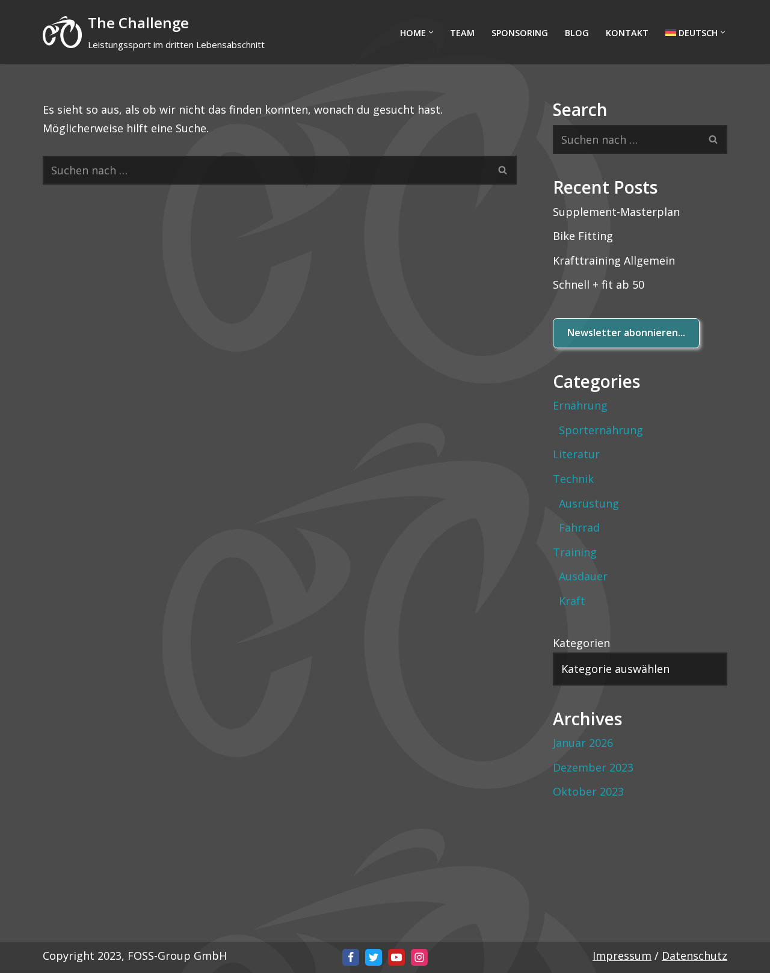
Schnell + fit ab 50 (598, 284)
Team (462, 32)
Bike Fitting (583, 236)
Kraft (572, 601)
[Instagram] (419, 957)
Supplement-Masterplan (616, 211)
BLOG (577, 32)
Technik (573, 478)
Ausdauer (583, 576)
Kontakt (627, 32)
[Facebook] (350, 957)
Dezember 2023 (593, 767)
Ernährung (580, 405)
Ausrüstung (589, 503)
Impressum (622, 955)
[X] (373, 957)
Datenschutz (694, 955)
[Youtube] (396, 957)
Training (575, 552)
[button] (431, 32)
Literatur (576, 454)
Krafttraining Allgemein (614, 260)
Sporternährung (601, 430)
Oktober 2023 (588, 791)
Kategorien (581, 643)
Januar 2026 (583, 742)
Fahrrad (579, 527)
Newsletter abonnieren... (626, 332)
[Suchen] (503, 170)
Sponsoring (519, 32)
